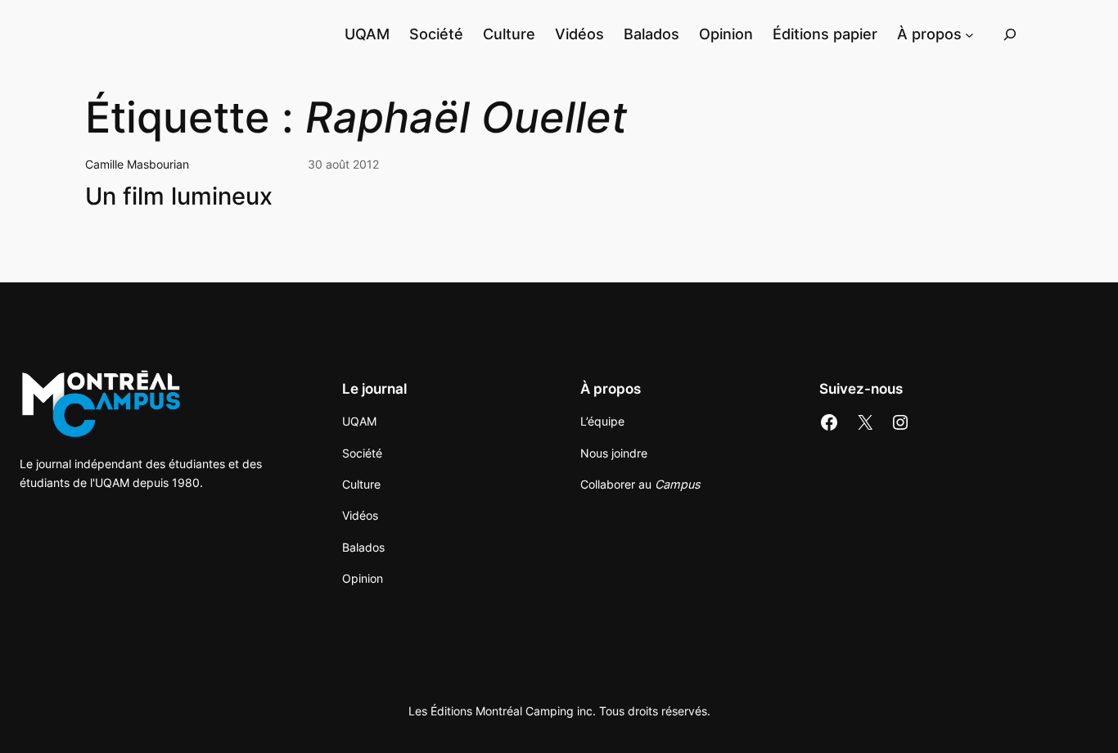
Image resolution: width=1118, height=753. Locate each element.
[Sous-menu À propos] (969, 33)
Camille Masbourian (137, 164)
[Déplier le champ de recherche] (1010, 34)
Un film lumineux (179, 196)
